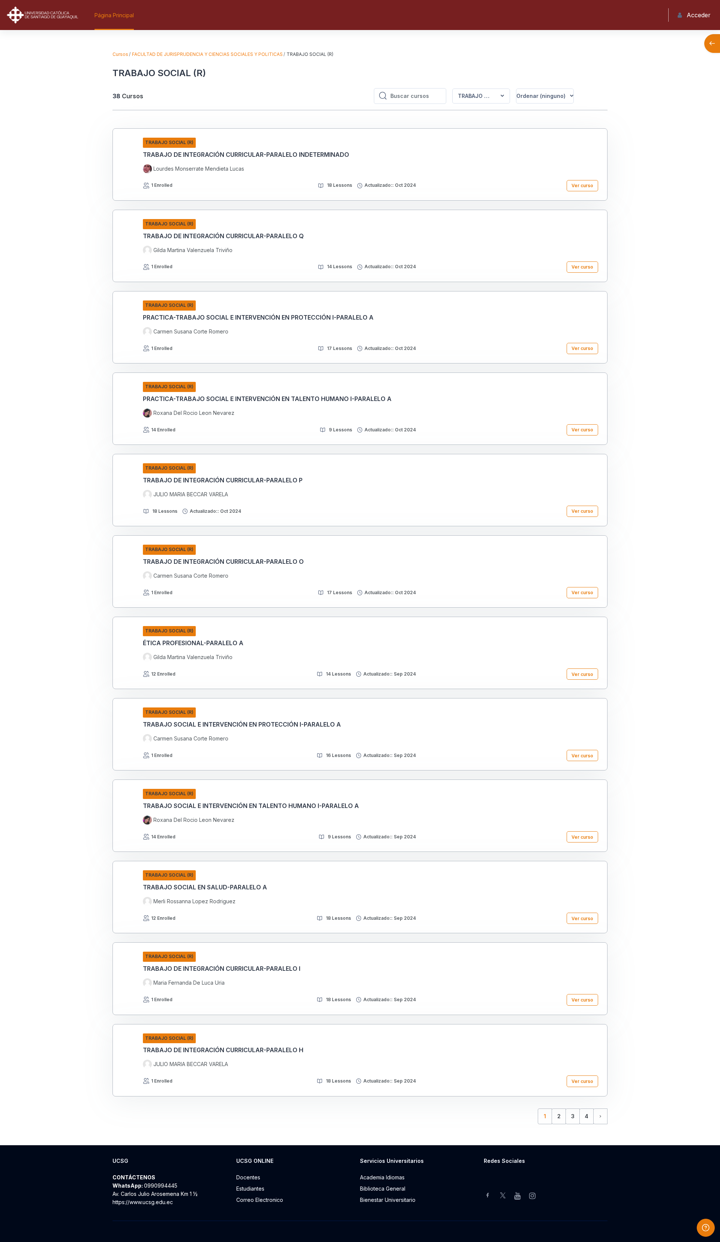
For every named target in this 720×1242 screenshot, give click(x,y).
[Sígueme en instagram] (533, 1196)
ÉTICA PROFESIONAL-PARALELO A (193, 643)
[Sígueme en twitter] (503, 1196)
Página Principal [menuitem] (114, 15)
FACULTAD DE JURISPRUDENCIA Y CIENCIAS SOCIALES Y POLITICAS (207, 54)
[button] (545, 96)
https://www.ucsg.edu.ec (142, 1202)
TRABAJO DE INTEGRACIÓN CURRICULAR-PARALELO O (223, 561)
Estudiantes (250, 1188)
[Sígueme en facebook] (488, 1196)
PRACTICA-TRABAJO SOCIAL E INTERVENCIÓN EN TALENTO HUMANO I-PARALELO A (267, 398)
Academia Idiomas (382, 1177)
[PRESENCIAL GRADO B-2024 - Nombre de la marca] (42, 15)
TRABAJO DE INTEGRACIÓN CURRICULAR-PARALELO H (223, 1050)
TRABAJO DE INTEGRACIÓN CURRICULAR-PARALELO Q (223, 236)
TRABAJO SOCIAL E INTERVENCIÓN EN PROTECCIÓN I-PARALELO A (242, 724)
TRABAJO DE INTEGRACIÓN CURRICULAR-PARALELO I (221, 968)
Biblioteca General (382, 1188)
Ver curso (582, 185)
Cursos (120, 54)
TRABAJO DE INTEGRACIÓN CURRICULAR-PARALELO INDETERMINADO (246, 154)
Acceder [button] (699, 15)
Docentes (248, 1177)
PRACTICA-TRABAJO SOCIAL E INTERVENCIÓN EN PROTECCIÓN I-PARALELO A (258, 317)
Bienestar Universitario (388, 1200)
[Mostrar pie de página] (706, 1228)
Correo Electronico (259, 1200)
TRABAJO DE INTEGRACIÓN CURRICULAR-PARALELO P (223, 480)
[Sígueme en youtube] (518, 1196)
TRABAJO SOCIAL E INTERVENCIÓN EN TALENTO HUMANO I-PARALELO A (251, 805)
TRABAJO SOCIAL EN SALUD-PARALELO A (205, 887)
